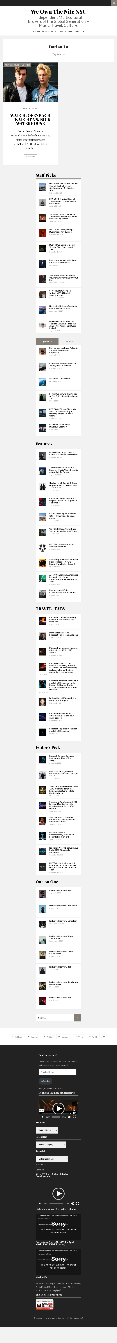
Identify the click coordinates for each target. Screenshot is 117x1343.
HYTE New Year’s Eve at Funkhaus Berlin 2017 (60, 425)
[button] (58, 1109)
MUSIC (16, 65)
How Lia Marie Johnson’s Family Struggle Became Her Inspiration (63, 350)
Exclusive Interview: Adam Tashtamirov (61, 937)
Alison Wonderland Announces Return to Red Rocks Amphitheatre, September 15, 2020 (63, 578)
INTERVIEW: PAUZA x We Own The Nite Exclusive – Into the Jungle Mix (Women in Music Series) (62, 324)
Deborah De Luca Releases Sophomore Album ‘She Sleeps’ (61, 758)
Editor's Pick (48, 747)
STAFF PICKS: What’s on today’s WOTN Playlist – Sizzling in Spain (60, 293)
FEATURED (9, 65)
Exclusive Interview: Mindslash (63, 921)
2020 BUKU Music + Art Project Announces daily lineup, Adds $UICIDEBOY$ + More (63, 216)
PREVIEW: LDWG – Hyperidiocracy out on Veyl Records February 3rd (61, 834)
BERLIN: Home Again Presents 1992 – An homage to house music (62, 515)
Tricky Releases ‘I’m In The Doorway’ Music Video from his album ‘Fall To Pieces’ (63, 469)
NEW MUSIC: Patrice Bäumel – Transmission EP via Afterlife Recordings (62, 201)
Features (44, 443)
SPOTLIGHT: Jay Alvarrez (60, 378)
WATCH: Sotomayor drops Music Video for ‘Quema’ (61, 230)
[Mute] (69, 1117)
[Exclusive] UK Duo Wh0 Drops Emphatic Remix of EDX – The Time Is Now (63, 485)
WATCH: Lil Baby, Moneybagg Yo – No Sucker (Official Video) (63, 530)
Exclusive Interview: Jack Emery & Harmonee (63, 983)
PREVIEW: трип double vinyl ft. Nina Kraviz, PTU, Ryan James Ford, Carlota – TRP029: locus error (62, 866)
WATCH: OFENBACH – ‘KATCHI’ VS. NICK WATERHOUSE (30, 119)
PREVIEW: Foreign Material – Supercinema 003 (61, 545)
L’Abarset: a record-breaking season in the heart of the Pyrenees (62, 619)
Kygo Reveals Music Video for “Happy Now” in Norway (62, 364)
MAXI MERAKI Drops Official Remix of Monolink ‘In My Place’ (63, 453)
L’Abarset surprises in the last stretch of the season (63, 729)
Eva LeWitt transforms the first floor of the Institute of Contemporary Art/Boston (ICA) (63, 187)
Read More (30, 157)
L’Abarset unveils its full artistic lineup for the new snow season (61, 715)
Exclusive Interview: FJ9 (60, 997)
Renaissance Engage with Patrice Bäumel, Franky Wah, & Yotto (63, 773)
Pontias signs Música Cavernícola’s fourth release (62, 591)
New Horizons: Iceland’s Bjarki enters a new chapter (62, 261)
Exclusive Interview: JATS (60, 890)
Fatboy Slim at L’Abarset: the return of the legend (62, 699)
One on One (47, 881)
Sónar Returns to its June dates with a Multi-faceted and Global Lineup (62, 819)
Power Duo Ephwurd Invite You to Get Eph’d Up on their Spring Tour (63, 396)
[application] (58, 1108)
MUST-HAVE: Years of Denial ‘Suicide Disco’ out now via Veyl (62, 247)
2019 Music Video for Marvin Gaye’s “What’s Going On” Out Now (63, 277)
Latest (71, 342)
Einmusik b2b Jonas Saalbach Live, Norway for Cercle (63, 307)
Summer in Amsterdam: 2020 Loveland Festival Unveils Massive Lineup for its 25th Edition (63, 805)
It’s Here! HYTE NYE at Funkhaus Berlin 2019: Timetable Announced (63, 850)
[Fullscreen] (74, 1117)
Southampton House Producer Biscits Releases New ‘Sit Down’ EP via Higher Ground (63, 561)
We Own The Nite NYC (58, 11)
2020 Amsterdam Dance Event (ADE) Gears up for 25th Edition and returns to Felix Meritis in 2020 (63, 790)
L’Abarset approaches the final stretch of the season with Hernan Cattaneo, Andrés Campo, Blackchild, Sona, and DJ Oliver (63, 685)
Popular (48, 342)
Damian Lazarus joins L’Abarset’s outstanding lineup (63, 633)
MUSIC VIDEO (25, 65)
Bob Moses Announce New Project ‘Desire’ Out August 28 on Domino (63, 500)
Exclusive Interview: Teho (61, 967)
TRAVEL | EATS (50, 608)
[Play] (42, 1117)
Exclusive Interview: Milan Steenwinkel (61, 952)
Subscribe (45, 1081)
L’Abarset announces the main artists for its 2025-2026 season (63, 650)
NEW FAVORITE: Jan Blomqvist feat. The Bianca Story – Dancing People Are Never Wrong (63, 412)
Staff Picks (46, 175)
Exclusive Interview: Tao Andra (63, 905)
